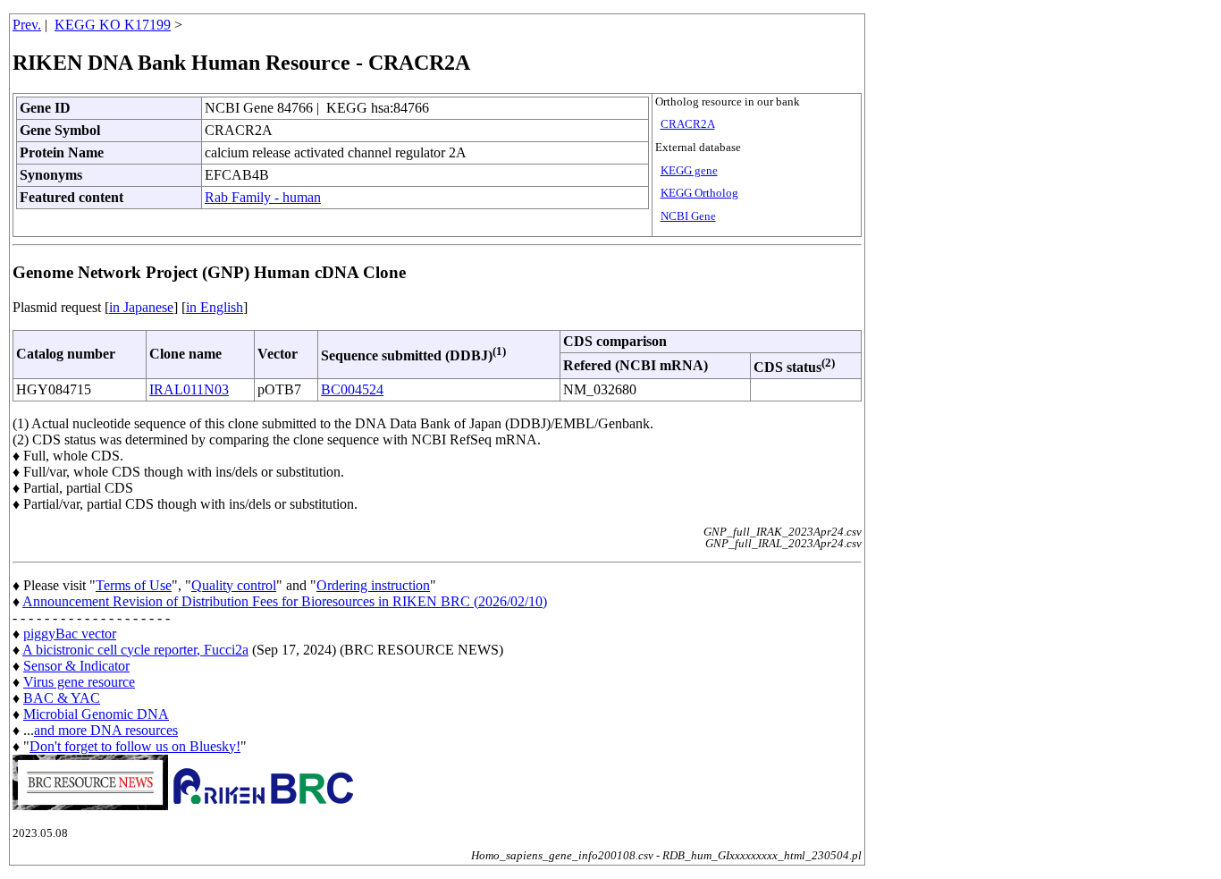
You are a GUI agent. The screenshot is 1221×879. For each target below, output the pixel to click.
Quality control (233, 585)
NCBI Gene (688, 216)
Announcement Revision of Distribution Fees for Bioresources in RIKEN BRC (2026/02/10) (284, 601)
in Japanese (141, 307)
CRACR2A (688, 124)
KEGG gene (689, 171)
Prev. (27, 24)
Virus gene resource (79, 681)
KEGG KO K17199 (113, 24)
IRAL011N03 (189, 389)
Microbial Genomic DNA (96, 714)
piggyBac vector (69, 633)
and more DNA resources (106, 730)
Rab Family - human (263, 197)
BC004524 (352, 389)
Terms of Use (134, 585)
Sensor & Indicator (76, 665)
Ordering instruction (373, 585)
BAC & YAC (61, 698)
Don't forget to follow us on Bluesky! (134, 746)
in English (214, 307)
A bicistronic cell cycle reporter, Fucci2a (135, 649)
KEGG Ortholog (699, 193)
